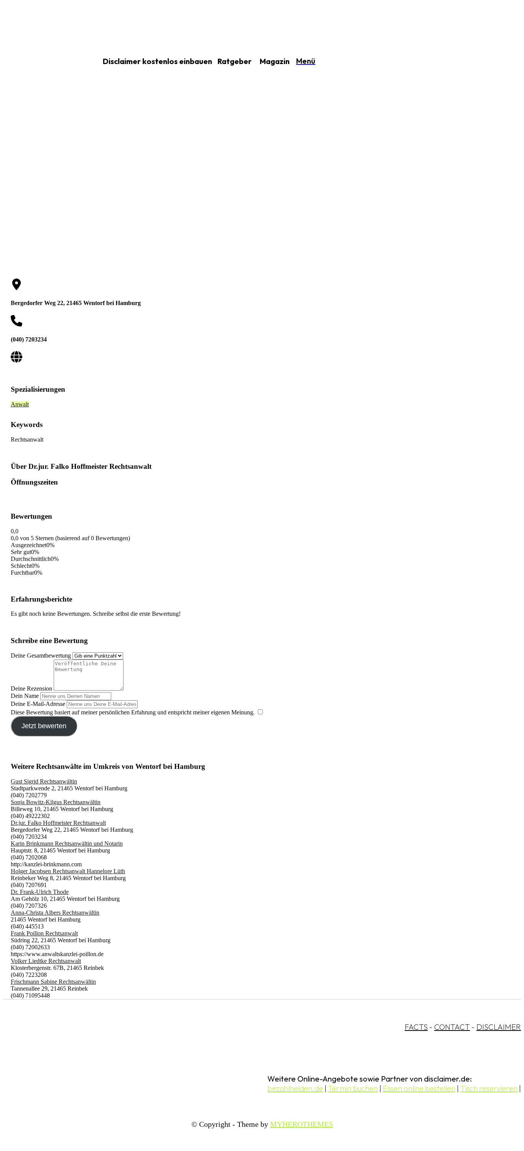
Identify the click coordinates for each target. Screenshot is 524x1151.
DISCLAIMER (498, 1027)
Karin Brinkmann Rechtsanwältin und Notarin (67, 843)
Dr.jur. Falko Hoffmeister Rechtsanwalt (58, 823)
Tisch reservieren (488, 1088)
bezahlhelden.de (295, 1088)
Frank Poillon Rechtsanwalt (44, 933)
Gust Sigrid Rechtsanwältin (44, 781)
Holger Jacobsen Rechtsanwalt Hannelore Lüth (68, 871)
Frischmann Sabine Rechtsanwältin (53, 981)
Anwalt (20, 404)
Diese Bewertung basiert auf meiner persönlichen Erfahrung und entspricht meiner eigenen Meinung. (133, 712)
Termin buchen (353, 1088)
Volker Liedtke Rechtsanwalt (46, 961)
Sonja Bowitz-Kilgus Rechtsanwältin (56, 802)
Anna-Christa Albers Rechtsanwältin (55, 912)
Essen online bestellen (419, 1088)
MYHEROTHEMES (301, 1124)
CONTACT (452, 1027)
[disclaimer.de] (41, 62)
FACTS (416, 1027)
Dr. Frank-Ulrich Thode (40, 892)
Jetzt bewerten (43, 726)
